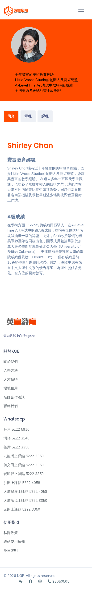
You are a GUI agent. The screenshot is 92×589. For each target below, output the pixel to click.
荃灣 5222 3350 (16, 447)
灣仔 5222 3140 (16, 438)
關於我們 (11, 361)
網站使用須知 (14, 541)
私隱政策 (11, 532)
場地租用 (11, 388)
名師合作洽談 (14, 397)
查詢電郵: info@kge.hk (19, 336)
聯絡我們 (11, 406)
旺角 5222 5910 (16, 429)
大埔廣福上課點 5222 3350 (25, 500)
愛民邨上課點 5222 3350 (24, 473)
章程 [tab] (28, 116)
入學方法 (11, 370)
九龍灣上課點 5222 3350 (24, 456)
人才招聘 (11, 379)
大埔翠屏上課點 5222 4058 (25, 491)
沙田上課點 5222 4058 (22, 482)
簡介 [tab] (11, 116)
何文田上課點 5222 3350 (24, 465)
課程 (45, 116)
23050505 (60, 581)
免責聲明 (11, 550)
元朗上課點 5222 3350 (22, 509)
